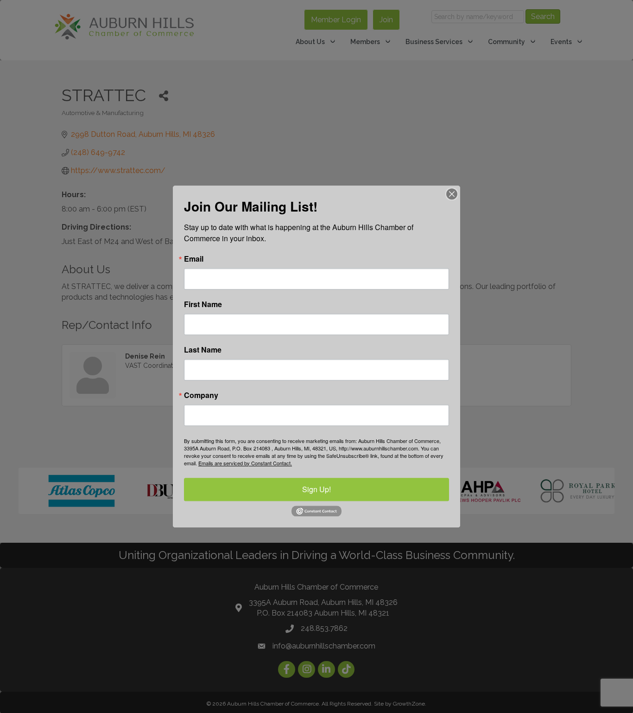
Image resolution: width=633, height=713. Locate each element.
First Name (203, 304)
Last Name (203, 349)
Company (201, 395)
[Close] (451, 193)
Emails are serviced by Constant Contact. (245, 463)
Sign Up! (316, 489)
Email (193, 259)
